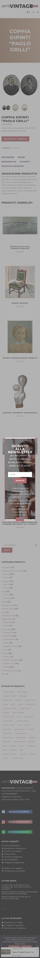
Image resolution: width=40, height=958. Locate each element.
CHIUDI (20, 519)
